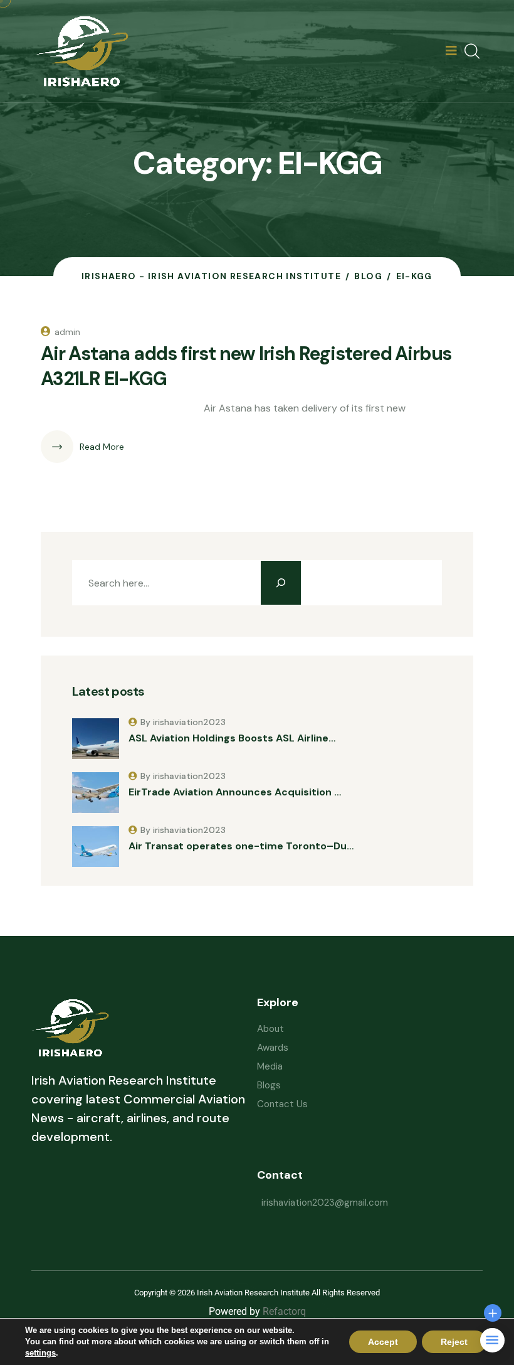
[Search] (281, 583)
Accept (383, 1342)
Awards (272, 1047)
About (270, 1028)
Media (270, 1066)
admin (67, 331)
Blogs (269, 1085)
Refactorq (284, 1311)
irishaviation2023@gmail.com (324, 1202)
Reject (454, 1342)
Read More (102, 446)
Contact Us (282, 1104)
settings (40, 1352)
